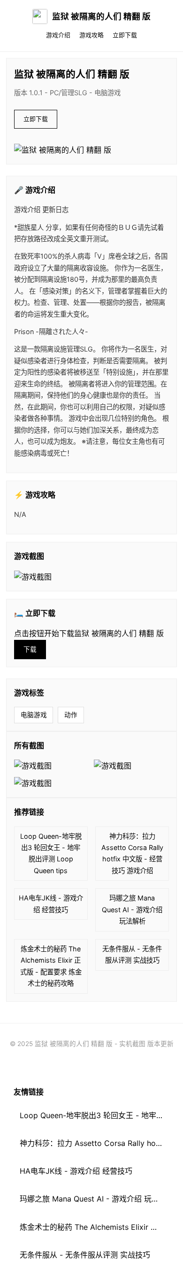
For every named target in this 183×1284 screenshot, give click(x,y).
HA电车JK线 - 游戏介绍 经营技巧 (51, 903)
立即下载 (125, 35)
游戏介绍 (58, 35)
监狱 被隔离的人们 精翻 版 (101, 16)
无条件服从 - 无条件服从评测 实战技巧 (132, 954)
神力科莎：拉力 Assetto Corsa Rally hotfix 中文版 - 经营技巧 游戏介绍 (132, 853)
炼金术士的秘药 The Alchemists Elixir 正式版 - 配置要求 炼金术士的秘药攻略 (51, 966)
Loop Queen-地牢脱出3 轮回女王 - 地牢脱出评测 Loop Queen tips (51, 853)
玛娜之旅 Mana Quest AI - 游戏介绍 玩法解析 (132, 909)
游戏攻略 (91, 35)
